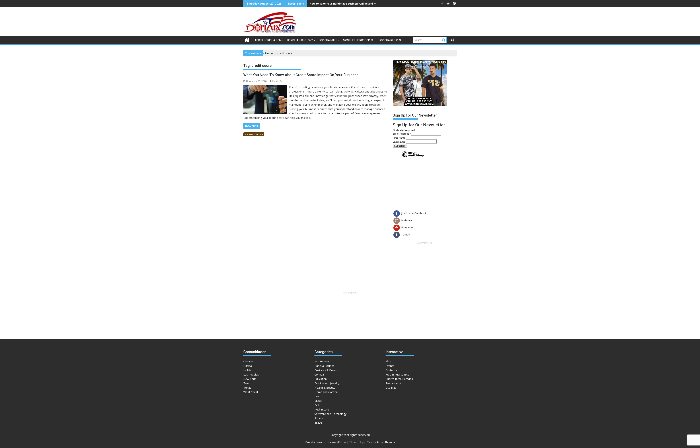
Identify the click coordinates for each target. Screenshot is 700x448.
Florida (247, 366)
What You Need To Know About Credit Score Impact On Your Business (301, 75)
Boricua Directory (300, 40)
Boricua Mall (328, 40)
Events (390, 366)
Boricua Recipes (390, 40)
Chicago (248, 361)
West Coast (250, 392)
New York (249, 379)
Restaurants (393, 383)
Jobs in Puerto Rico (397, 374)
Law (317, 396)
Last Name (399, 141)
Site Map (391, 387)
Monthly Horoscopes (358, 40)
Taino (246, 383)
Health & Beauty (324, 387)
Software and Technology (330, 414)
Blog (388, 361)
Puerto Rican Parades (399, 379)
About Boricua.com (268, 40)
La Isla (247, 370)
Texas (247, 387)
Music (318, 400)
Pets (317, 405)
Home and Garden (326, 392)
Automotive (321, 361)
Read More (251, 125)
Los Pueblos (251, 374)
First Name (399, 137)
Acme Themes (386, 442)
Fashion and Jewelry (326, 383)
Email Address (402, 133)
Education (320, 379)
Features (391, 370)
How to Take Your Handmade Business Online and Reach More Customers (356, 3)
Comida (319, 374)
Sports (318, 418)
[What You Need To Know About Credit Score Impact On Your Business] (265, 87)
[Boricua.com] (247, 39)
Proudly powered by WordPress (325, 442)
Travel (318, 422)
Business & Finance (253, 134)
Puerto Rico (278, 81)
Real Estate (321, 409)
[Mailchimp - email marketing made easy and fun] (413, 157)
